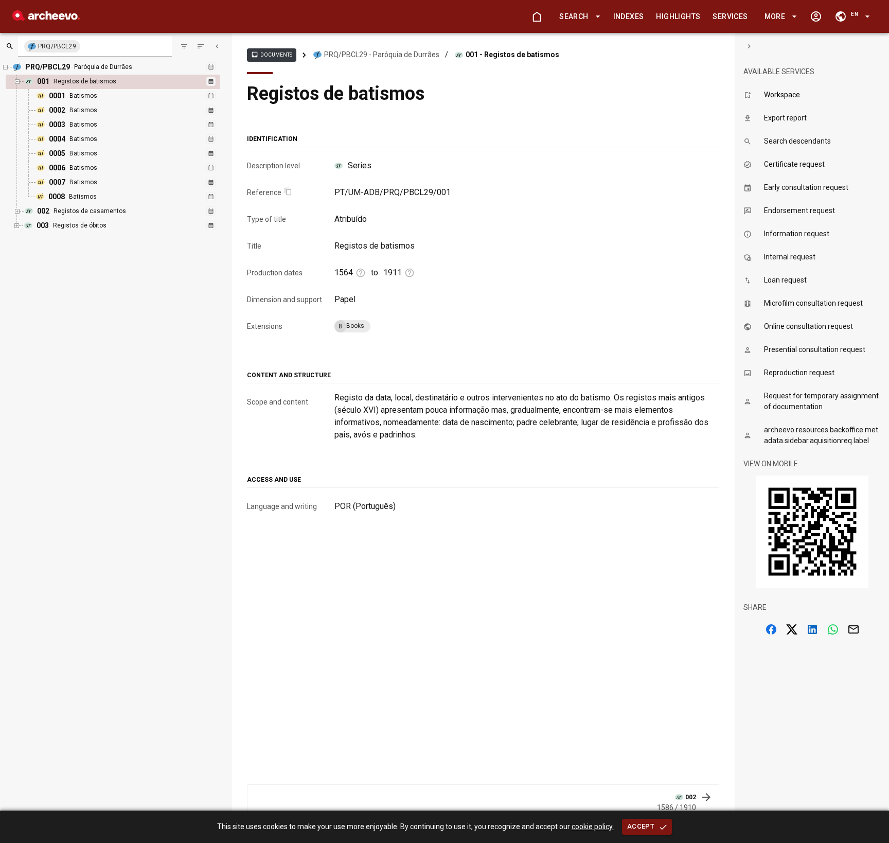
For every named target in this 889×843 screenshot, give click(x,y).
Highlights (678, 16)
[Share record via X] (791, 629)
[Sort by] (184, 46)
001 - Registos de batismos (512, 54)
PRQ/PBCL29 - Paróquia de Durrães (381, 54)
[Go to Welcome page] (536, 16)
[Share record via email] (853, 629)
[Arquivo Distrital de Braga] (46, 18)
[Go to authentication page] (816, 16)
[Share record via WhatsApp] (833, 629)
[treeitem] (123, 139)
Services (730, 16)
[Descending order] (200, 46)
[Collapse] (217, 46)
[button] (577, 16)
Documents (271, 54)
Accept (640, 826)
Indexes (628, 16)
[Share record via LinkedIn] (812, 629)
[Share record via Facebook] (771, 629)
